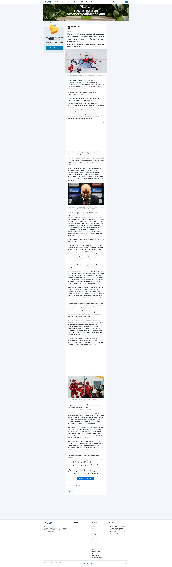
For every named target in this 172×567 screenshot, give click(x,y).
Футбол (57, 1)
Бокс (87, 1)
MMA (82, 1)
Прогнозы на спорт (96, 555)
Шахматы (94, 543)
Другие (93, 553)
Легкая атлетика (96, 551)
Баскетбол (94, 534)
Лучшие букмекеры (97, 557)
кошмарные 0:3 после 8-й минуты (77, 82)
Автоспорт (94, 541)
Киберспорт (95, 545)
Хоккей (76, 1)
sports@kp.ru (117, 533)
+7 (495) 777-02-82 (120, 531)
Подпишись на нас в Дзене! (85, 478)
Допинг (93, 549)
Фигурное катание (67, 1)
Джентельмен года (118, 1)
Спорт (45, 22)
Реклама (75, 526)
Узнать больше (54, 47)
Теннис (93, 1)
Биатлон (94, 547)
